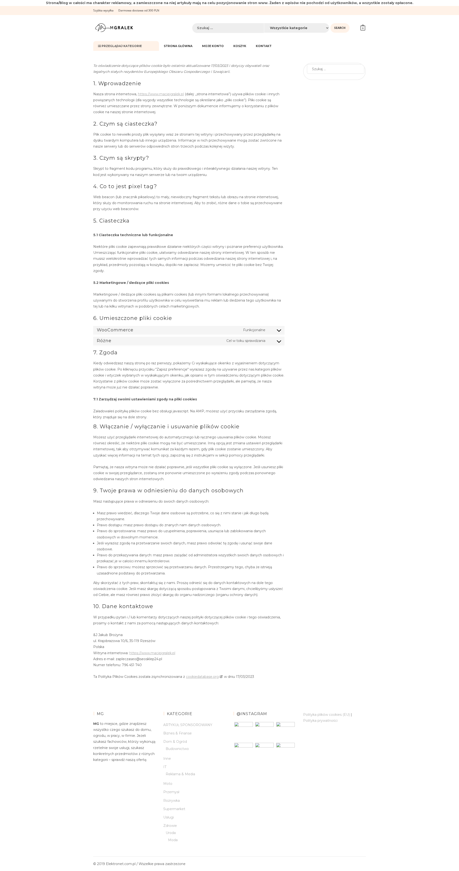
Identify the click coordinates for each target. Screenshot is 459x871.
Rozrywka (171, 800)
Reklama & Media (180, 774)
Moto (167, 783)
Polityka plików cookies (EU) (326, 714)
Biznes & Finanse (177, 733)
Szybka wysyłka (103, 10)
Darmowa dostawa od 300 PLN (138, 10)
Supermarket (174, 809)
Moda (173, 840)
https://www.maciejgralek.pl (161, 94)
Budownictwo (177, 749)
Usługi (168, 817)
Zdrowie (170, 825)
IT (164, 767)
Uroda (171, 833)
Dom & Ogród (175, 741)
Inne (167, 758)
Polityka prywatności (320, 720)
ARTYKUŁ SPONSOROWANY (187, 725)
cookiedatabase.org (202, 676)
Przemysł (171, 792)
